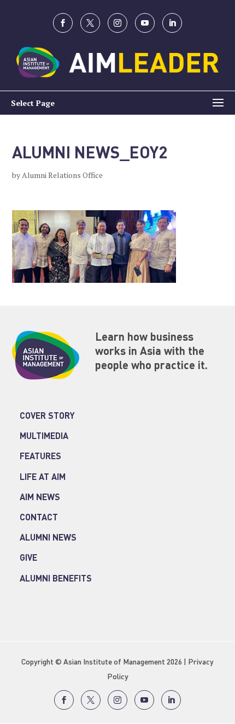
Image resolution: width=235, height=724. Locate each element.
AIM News (40, 498)
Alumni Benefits (56, 579)
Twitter (90, 23)
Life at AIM (43, 477)
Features (40, 457)
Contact (39, 518)
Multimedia (44, 436)
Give (28, 558)
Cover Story (47, 416)
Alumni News (48, 538)
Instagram (117, 23)
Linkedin (172, 23)
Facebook (63, 23)
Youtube (145, 23)
